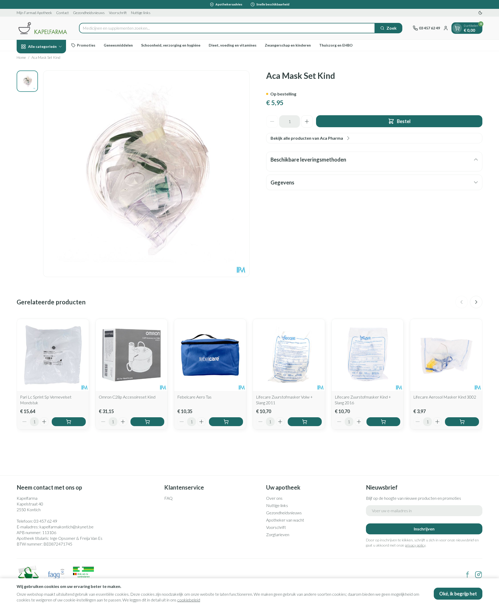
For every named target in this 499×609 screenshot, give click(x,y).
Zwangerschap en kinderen (288, 45)
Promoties (86, 45)
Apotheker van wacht (285, 519)
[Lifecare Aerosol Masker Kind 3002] (446, 355)
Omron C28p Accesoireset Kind (127, 396)
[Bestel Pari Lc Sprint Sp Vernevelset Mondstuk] (69, 421)
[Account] (445, 28)
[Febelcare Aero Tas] (210, 355)
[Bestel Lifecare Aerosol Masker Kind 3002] (462, 421)
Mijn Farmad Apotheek (34, 12)
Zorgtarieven (277, 534)
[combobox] (227, 28)
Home (21, 57)
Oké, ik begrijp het (458, 594)
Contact (62, 12)
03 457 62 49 (45, 520)
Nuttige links (140, 12)
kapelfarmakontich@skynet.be (67, 526)
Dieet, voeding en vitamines (233, 45)
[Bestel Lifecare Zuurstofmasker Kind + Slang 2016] (383, 421)
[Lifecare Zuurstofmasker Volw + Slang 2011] (289, 355)
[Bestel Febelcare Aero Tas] (226, 421)
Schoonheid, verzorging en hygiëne (170, 45)
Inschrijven (424, 528)
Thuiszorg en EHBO (336, 45)
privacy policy (415, 545)
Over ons (274, 498)
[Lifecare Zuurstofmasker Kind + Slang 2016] (368, 355)
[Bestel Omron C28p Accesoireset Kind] (147, 421)
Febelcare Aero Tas (194, 396)
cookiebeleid (188, 599)
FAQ (168, 498)
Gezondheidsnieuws (89, 12)
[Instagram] (478, 575)
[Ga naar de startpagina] (43, 28)
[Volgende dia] (476, 302)
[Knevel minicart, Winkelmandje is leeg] (457, 28)
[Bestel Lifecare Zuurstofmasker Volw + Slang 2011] (305, 421)
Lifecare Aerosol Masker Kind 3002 (444, 396)
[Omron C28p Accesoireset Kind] (132, 355)
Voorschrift (118, 12)
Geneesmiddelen (118, 45)
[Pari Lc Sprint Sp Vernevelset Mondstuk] (53, 355)
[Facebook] (467, 575)
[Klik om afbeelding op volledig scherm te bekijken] (146, 174)
